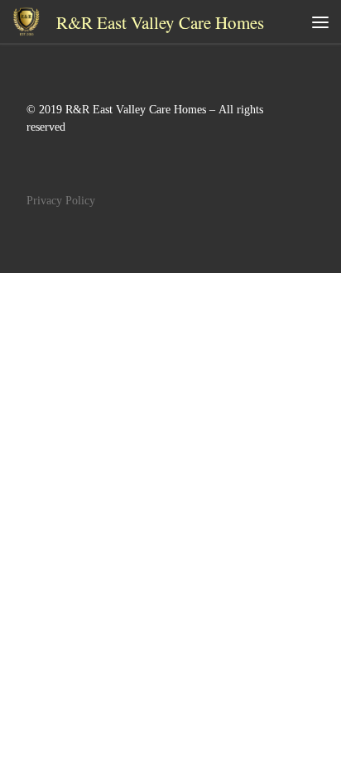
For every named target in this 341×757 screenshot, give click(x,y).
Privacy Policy (60, 200)
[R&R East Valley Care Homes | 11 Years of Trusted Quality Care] (26, 19)
